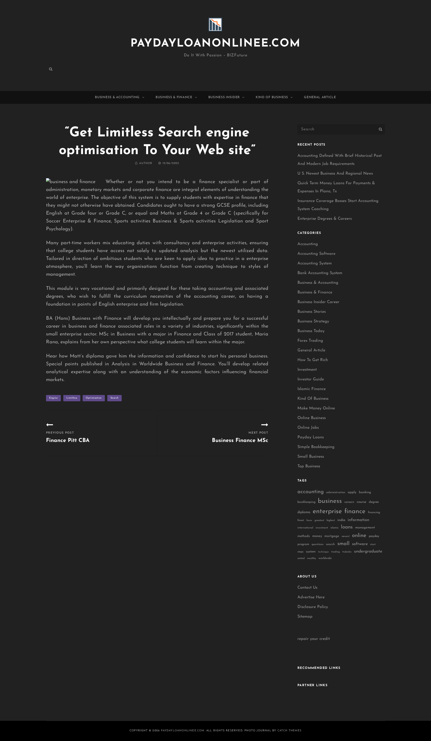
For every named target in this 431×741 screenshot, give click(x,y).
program (303, 544)
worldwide (325, 558)
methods (303, 536)
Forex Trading (310, 341)
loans (347, 527)
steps (300, 551)
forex (309, 520)
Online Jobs (308, 428)
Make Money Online (316, 408)
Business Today (311, 331)
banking (365, 492)
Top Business (308, 466)
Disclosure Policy (312, 607)
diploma (303, 512)
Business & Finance (174, 97)
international (305, 527)
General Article (320, 97)
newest (346, 536)
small (343, 543)
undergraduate (368, 551)
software (360, 544)
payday (374, 536)
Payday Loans (310, 437)
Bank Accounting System (319, 273)
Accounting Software (316, 254)
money (317, 536)
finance (354, 511)
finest (300, 520)
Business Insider (224, 97)
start (373, 544)
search (114, 398)
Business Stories (311, 312)
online (359, 535)
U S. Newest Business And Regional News (335, 174)
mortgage (331, 536)
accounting (310, 492)
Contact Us (307, 588)
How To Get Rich (312, 360)
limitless (71, 398)
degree (374, 502)
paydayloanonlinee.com (215, 43)
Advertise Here (311, 597)
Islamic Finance (311, 389)
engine (53, 398)
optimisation (94, 398)
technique (323, 552)
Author (145, 163)
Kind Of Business (272, 97)
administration (335, 492)
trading (335, 552)
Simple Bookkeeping (315, 447)
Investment (307, 370)
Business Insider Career (318, 302)
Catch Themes (289, 730)
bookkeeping (306, 502)
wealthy (311, 558)
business (330, 501)
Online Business (311, 418)
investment (322, 528)
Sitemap (304, 617)
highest (331, 520)
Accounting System (314, 264)
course (361, 502)
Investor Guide (310, 379)
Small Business (310, 457)
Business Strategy (313, 321)
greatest (319, 520)
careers (349, 502)
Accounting (307, 244)
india (341, 520)
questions (317, 544)
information (358, 520)
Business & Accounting (117, 97)
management (365, 527)
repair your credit (313, 639)
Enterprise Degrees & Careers (324, 219)
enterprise (327, 511)
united (301, 558)
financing (374, 512)
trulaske (347, 552)
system (311, 551)
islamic (334, 527)
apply (352, 492)
